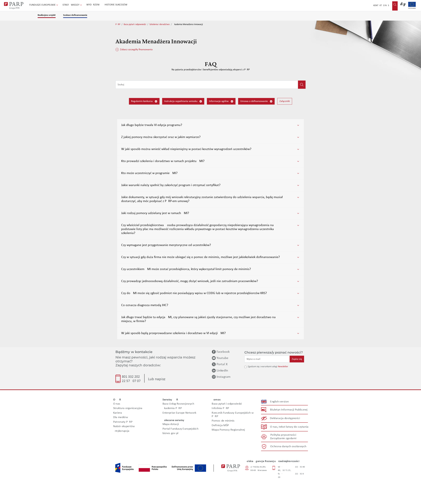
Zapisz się (297, 359)
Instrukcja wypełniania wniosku (181, 101)
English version (279, 401)
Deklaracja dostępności (285, 418)
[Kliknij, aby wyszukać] (302, 85)
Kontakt (377, 5)
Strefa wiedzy (71, 5)
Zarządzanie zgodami (283, 438)
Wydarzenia (93, 4)
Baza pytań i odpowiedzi (135, 24)
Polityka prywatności (283, 435)
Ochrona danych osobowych (288, 446)
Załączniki (284, 101)
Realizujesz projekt (47, 15)
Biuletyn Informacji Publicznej (288, 409)
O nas (386, 5)
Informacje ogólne (219, 101)
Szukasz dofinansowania (75, 15)
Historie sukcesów (116, 4)
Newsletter (283, 366)
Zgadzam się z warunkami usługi (262, 366)
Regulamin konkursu (142, 101)
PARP (117, 24)
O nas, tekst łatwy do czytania (289, 426)
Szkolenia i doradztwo (159, 24)
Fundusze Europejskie (42, 5)
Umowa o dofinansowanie (254, 101)
